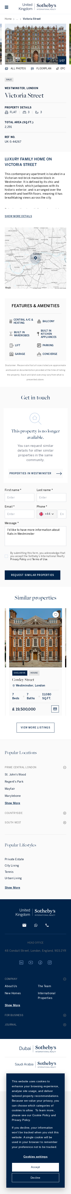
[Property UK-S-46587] (35, 637)
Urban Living (13, 878)
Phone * (42, 506)
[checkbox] (6, 556)
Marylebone (13, 796)
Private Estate (14, 859)
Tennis (9, 872)
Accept (35, 1167)
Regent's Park (14, 781)
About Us (11, 986)
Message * (12, 523)
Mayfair (10, 788)
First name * (13, 490)
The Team (44, 986)
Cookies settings (35, 1156)
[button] (7, 7)
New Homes (13, 993)
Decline (35, 1177)
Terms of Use (40, 559)
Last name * (45, 490)
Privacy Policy (18, 559)
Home (8, 19)
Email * (10, 506)
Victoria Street (32, 19)
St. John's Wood (15, 774)
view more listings (35, 727)
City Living (12, 865)
